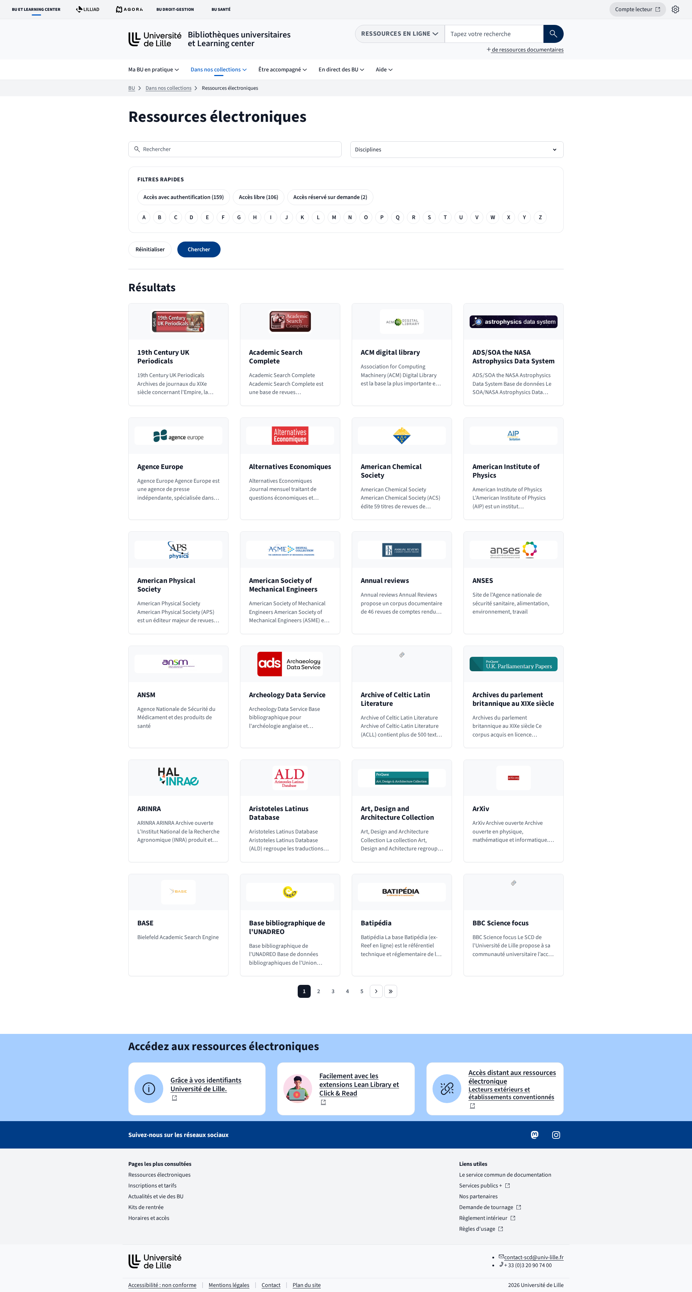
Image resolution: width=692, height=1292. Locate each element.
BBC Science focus (501, 923)
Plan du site (307, 1285)
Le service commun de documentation (505, 1175)
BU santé (225, 11)
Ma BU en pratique (150, 70)
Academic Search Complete (275, 357)
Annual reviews (385, 580)
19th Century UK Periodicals (163, 357)
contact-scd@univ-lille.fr (534, 1257)
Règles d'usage (480, 1229)
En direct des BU (338, 70)
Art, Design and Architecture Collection (397, 813)
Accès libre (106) (258, 197)
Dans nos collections (216, 70)
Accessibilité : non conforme (162, 1285)
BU (131, 88)
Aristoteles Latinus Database (279, 813)
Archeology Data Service (287, 695)
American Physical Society (166, 585)
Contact (271, 1285)
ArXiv (481, 809)
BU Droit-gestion (176, 11)
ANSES (483, 580)
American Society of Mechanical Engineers (283, 585)
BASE (145, 923)
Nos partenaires (478, 1196)
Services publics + (480, 1186)
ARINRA (149, 809)
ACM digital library (390, 352)
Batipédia (376, 923)
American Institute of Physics (506, 471)
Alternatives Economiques (290, 467)
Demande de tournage (486, 1207)
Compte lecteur (640, 11)
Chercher (199, 249)
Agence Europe (160, 467)
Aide (381, 70)
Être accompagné (279, 70)
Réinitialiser (150, 249)
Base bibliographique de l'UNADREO (287, 927)
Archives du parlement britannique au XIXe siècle (513, 699)
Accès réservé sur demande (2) (330, 197)
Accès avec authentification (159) (183, 197)
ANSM (146, 695)
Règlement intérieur (483, 1218)
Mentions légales (229, 1285)
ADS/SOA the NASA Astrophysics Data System (514, 357)
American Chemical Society (391, 471)
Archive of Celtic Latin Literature (395, 699)
